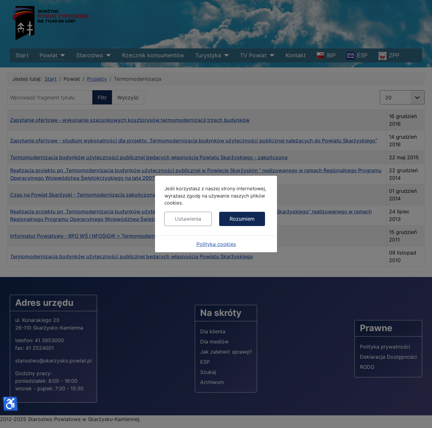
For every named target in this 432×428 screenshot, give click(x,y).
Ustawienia (188, 219)
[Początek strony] (421, 416)
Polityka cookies (216, 244)
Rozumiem (242, 219)
